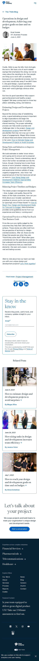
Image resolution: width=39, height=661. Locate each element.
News (22, 577)
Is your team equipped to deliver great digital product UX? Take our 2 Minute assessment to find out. (16, 608)
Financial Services (11, 549)
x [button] (36, 656)
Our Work (6, 577)
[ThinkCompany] (7, 2)
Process (5, 586)
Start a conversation (19, 529)
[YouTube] (29, 626)
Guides (5, 592)
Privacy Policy (18, 349)
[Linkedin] (10, 626)
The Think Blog (11, 12)
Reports (5, 589)
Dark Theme (21, 649)
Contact (23, 589)
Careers (23, 583)
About (4, 580)
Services (5, 583)
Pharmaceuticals (10, 554)
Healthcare (7, 564)
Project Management (24, 277)
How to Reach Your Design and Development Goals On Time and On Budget (19, 205)
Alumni (23, 586)
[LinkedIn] (26, 286)
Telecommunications (12, 559)
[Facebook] (15, 286)
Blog (22, 580)
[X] (21, 286)
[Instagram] (23, 626)
